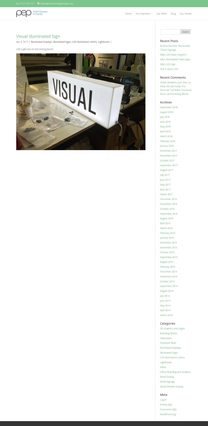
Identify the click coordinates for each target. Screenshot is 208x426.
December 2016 (168, 199)
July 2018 (164, 116)
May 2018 (165, 126)
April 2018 (165, 131)
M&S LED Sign (167, 64)
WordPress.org (168, 414)
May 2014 (165, 305)
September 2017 (168, 165)
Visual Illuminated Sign (38, 36)
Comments (168, 409)
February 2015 (167, 266)
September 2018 (168, 107)
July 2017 (164, 174)
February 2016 (167, 233)
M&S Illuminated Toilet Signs (175, 59)
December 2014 (168, 271)
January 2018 (167, 145)
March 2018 (166, 136)
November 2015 (168, 247)
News (163, 367)
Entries (166, 404)
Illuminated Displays (41, 41)
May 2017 (165, 184)
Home (128, 13)
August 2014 (166, 290)
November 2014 (168, 276)
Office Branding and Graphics (175, 371)
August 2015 (166, 261)
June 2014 (165, 300)
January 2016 (167, 237)
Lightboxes (104, 41)
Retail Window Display (171, 386)
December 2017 (168, 150)
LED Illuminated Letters (84, 41)
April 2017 (165, 189)
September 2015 (168, 257)
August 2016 (166, 218)
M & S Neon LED (169, 69)
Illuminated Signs (62, 41)
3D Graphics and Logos (172, 328)
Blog (173, 13)
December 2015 (168, 242)
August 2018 (166, 112)
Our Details (186, 13)
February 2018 (167, 141)
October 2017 (167, 160)
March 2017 (166, 194)
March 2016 (166, 228)
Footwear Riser (168, 342)
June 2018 (165, 121)
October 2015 (167, 252)
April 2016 (165, 223)
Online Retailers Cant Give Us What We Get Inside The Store (175, 86)
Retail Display (167, 376)
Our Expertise (143, 13)
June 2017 (165, 179)
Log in (163, 399)
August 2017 (166, 170)
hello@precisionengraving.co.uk (56, 3)
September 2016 (168, 213)
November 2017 (168, 155)
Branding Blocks (168, 333)
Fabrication (166, 338)
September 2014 (168, 286)
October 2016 (167, 208)
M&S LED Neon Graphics (173, 54)
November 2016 (168, 203)
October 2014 (167, 281)
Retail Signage (167, 381)
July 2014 (164, 295)
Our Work (161, 13)
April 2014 (165, 310)
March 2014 (166, 315)
